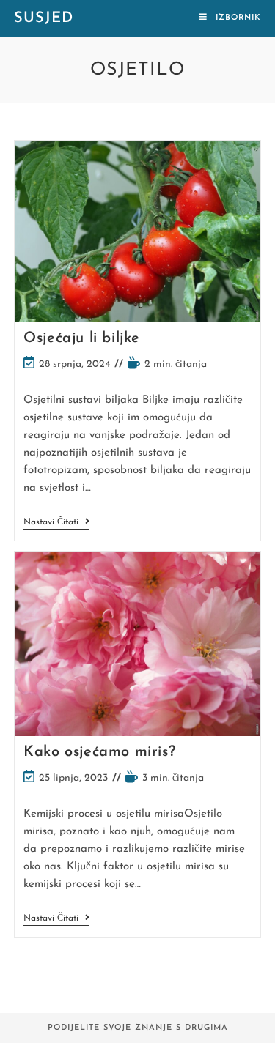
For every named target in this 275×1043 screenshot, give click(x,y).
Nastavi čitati (56, 523)
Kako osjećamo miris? (99, 752)
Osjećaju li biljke (81, 338)
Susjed (43, 18)
